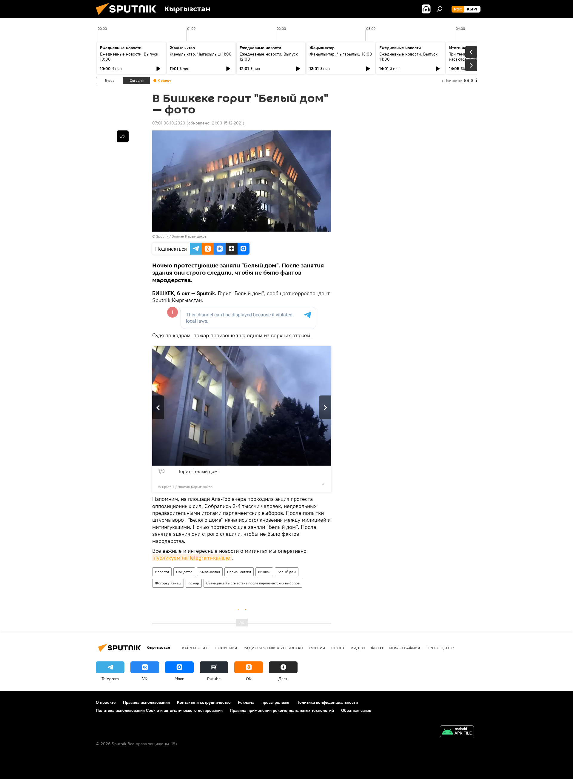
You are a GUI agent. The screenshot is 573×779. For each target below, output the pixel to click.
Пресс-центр (440, 647)
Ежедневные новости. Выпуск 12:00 (269, 56)
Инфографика (404, 647)
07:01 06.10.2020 (168, 123)
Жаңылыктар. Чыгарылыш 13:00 (340, 54)
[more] (323, 484)
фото (377, 647)
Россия (317, 647)
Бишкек (264, 571)
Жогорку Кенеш (168, 583)
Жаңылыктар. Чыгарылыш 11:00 (201, 54)
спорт (338, 647)
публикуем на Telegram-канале (192, 557)
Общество (184, 571)
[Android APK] (457, 732)
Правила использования (146, 702)
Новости (162, 571)
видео (358, 647)
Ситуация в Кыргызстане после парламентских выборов (253, 583)
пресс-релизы (275, 702)
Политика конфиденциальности (327, 702)
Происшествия (239, 571)
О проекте (106, 702)
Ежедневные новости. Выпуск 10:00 (129, 56)
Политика (226, 647)
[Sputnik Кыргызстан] (128, 16)
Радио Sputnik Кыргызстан (273, 647)
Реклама (246, 702)
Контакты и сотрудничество (204, 702)
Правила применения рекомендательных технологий (282, 710)
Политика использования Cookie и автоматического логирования (159, 710)
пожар (193, 583)
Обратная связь (356, 710)
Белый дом (287, 571)
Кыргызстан (210, 571)
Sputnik (162, 236)
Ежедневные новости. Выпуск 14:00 (408, 56)
